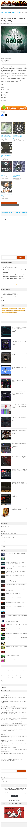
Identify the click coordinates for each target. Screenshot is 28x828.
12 (8, 675)
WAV (15, 312)
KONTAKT (11, 308)
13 (12, 675)
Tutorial (3, 546)
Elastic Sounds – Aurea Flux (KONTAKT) (13, 597)
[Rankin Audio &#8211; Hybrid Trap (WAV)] (6, 186)
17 (1, 677)
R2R (16, 308)
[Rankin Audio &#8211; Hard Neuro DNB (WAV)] (6, 166)
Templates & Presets (15, 12)
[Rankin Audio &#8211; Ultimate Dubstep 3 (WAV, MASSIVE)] (19, 166)
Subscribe (14, 795)
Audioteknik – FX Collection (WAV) (12, 655)
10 (1, 675)
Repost (23, 308)
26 (8, 678)
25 (4, 678)
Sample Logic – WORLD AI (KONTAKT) (13, 593)
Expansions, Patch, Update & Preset (9, 533)
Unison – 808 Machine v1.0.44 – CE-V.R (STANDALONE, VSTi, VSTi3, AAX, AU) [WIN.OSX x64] (19, 445)
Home (2, 12)
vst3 (5, 312)
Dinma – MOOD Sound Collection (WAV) (13, 557)
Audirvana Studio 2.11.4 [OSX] (10, 747)
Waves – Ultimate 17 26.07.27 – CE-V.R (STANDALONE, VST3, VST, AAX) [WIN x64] (19, 342)
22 (20, 677)
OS (2, 535)
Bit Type (3, 531)
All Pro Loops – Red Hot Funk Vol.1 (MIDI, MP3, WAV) (16, 628)
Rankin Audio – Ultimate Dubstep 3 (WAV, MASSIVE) (18, 175)
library (3, 310)
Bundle (3, 308)
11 (4, 675)
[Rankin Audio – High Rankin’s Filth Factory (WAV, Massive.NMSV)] (19, 128)
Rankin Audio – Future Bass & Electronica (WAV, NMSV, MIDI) (6, 137)
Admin (4, 23)
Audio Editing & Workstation (7, 526)
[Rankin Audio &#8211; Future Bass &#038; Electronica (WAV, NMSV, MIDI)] (6, 128)
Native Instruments (9, 310)
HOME (2, 775)
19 (8, 677)
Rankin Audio (3, 204)
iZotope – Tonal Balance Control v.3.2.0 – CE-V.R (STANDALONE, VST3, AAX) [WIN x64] (19, 329)
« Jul (2, 681)
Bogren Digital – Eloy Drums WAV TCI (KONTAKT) (15, 606)
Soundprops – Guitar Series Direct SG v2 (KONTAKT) (16, 602)
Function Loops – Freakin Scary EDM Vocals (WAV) (15, 659)
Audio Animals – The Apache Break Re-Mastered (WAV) (16, 615)
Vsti (19, 310)
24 (1, 678)
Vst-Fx (24, 310)
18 (4, 677)
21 (16, 677)
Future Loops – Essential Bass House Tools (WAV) (15, 642)
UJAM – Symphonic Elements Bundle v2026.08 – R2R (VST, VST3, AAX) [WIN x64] (19, 419)
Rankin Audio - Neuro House (13, 204)
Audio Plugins (4, 528)
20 (12, 677)
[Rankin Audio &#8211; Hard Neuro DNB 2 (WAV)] (6, 148)
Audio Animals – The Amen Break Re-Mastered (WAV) (16, 611)
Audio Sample (7, 12)
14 (16, 675)
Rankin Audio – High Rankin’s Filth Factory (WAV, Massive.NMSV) (17, 137)
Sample (3, 539)
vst (19, 308)
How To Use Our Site (5, 781)
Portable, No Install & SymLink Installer (9, 537)
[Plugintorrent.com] (14, 6)
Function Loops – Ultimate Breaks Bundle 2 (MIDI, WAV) (16, 633)
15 (20, 675)
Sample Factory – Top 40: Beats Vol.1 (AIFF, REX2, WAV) (16, 646)
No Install (15, 310)
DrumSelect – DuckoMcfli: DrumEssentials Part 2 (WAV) (16, 624)
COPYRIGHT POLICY (5, 777)
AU (2, 312)
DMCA (2, 779)
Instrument (10, 312)
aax (7, 308)
